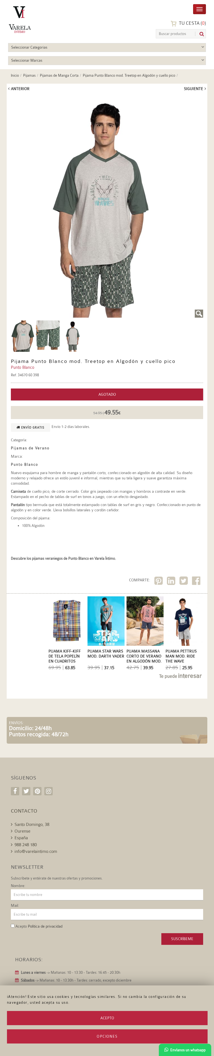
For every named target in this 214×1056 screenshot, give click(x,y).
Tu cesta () (192, 23)
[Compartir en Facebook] (197, 582)
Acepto (107, 1018)
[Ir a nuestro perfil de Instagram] (48, 791)
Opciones (107, 1036)
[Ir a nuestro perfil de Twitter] (26, 791)
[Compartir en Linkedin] (172, 582)
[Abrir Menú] (199, 9)
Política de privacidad (45, 926)
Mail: (15, 905)
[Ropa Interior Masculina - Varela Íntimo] (34, 20)
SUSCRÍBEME (182, 939)
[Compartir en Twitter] (184, 582)
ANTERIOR (20, 88)
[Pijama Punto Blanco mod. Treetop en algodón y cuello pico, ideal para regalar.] (107, 206)
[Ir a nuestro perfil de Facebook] (15, 791)
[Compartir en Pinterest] (159, 582)
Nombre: (18, 885)
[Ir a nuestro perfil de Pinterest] (37, 791)
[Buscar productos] (199, 34)
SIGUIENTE (193, 88)
